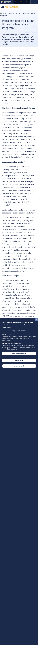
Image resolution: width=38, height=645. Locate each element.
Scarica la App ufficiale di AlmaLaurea (7, 1)
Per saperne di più (12, 349)
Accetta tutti (19, 366)
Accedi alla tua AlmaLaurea (23, 2)
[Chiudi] (36, 319)
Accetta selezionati (19, 353)
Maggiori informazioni (19, 331)
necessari (8, 334)
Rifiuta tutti (19, 360)
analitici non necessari (13, 343)
